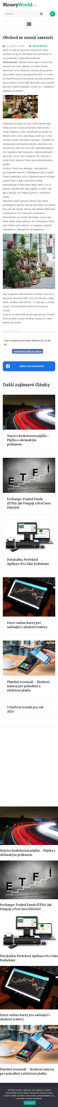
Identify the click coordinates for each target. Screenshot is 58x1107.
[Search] (41, 13)
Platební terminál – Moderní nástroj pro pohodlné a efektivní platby (28, 686)
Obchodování (40, 46)
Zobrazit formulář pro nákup (27, 351)
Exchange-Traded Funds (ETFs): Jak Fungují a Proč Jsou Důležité (29, 503)
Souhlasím (29, 1103)
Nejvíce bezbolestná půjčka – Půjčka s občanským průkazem (28, 440)
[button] (29, 24)
